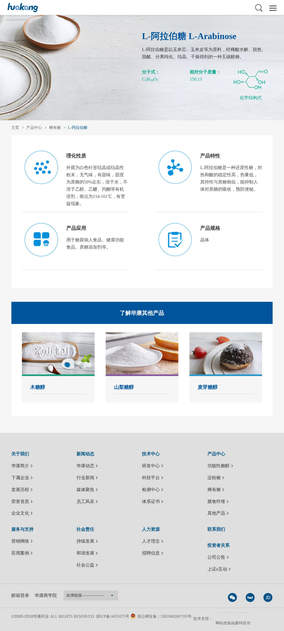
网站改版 (223, 619)
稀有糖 (55, 128)
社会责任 (85, 529)
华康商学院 (46, 595)
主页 (15, 128)
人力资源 (151, 529)
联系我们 (216, 529)
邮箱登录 (20, 595)
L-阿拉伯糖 (77, 128)
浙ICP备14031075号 (112, 616)
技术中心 (151, 453)
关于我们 (20, 453)
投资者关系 (218, 545)
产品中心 (34, 128)
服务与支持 (22, 529)
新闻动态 (85, 453)
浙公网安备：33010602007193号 (164, 616)
